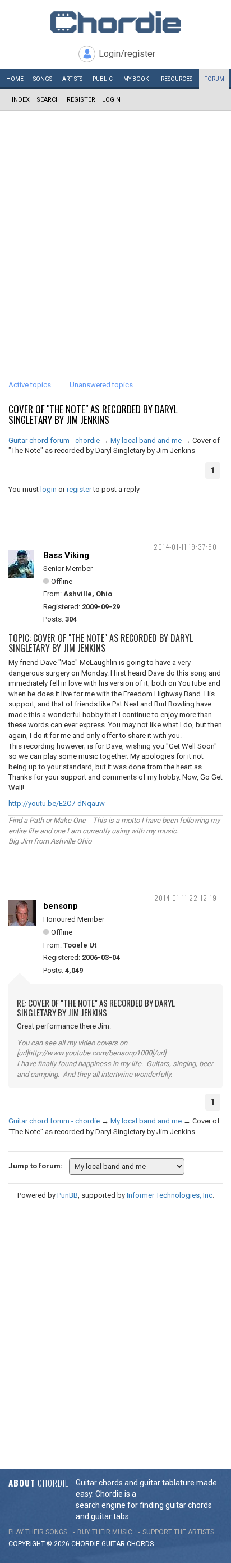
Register (81, 99)
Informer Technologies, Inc (169, 1195)
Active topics (29, 384)
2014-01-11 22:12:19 (185, 898)
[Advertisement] (115, 232)
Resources (176, 79)
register (79, 489)
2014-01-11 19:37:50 (185, 546)
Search (48, 99)
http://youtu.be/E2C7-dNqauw (56, 803)
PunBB (67, 1195)
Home (15, 79)
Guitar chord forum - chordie (54, 440)
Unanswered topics (101, 384)
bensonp (60, 906)
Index (21, 99)
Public (103, 79)
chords (140, 1544)
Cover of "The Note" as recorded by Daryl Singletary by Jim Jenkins (93, 414)
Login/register (127, 53)
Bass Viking (66, 555)
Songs (42, 79)
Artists (72, 79)
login (48, 489)
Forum (214, 79)
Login (111, 99)
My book (136, 79)
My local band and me (146, 440)
